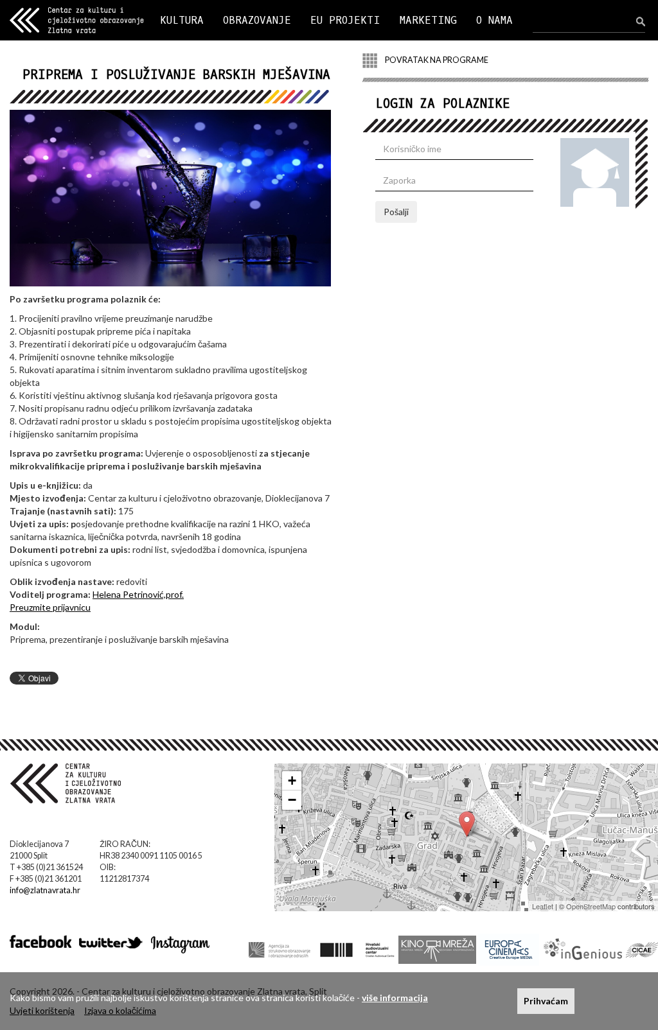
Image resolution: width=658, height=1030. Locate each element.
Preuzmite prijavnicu (50, 607)
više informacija (395, 997)
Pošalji (396, 211)
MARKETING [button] (428, 20)
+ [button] (292, 780)
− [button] (292, 800)
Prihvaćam (546, 1000)
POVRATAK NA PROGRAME (436, 60)
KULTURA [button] (182, 20)
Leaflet (542, 906)
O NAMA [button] (494, 20)
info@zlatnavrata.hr (45, 890)
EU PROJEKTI (345, 20)
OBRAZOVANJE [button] (257, 20)
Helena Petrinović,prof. (138, 594)
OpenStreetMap (591, 906)
